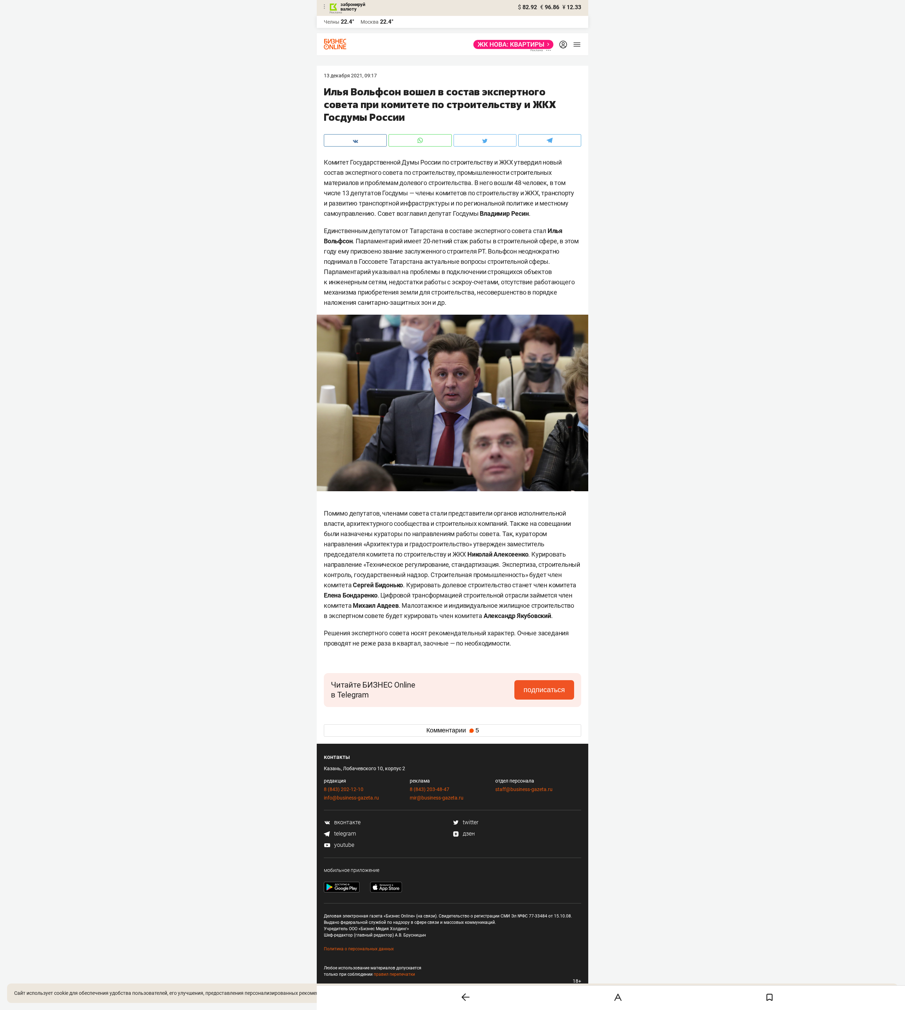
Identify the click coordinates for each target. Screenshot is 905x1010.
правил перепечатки (394, 974)
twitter (469, 822)
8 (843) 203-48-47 (429, 789)
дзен (468, 833)
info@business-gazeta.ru (351, 798)
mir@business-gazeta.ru (436, 798)
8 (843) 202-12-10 (343, 789)
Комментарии (452, 730)
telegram (344, 833)
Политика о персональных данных (359, 948)
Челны (331, 22)
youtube (343, 845)
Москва (370, 22)
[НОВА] (511, 44)
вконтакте (347, 822)
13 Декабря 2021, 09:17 (350, 75)
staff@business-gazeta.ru (524, 789)
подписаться (544, 690)
